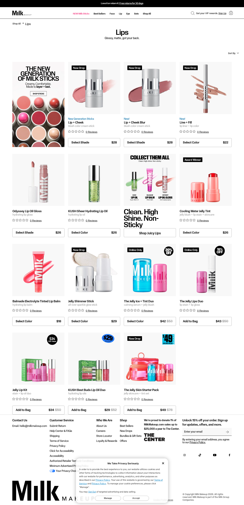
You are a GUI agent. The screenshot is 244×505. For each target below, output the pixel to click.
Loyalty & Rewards (106, 441)
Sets (136, 14)
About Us (101, 426)
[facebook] (229, 456)
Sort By (231, 53)
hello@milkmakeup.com (33, 426)
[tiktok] (200, 456)
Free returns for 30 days (131, 3)
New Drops (126, 431)
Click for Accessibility (62, 451)
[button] (193, 13)
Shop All (147, 14)
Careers (100, 431)
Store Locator (104, 436)
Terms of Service (59, 441)
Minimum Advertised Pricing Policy (69, 466)
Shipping (54, 436)
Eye (128, 14)
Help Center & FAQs (61, 431)
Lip (120, 14)
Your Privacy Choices (67, 471)
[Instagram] (184, 456)
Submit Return (58, 426)
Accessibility (57, 456)
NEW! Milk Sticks (81, 14)
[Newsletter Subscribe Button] (227, 432)
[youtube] (214, 456)
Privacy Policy (57, 446)
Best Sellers (99, 14)
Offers (123, 441)
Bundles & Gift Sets (130, 436)
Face (112, 14)
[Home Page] (22, 13)
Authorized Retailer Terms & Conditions (72, 461)
